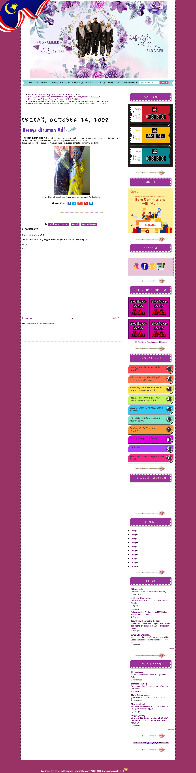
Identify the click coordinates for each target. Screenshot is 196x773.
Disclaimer (105, 771)
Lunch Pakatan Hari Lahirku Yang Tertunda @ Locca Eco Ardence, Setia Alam (61, 104)
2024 (132, 538)
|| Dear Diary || (138, 672)
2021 (132, 550)
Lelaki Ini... (136, 447)
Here (53, 771)
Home (72, 318)
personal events (89, 224)
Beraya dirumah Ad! (43, 129)
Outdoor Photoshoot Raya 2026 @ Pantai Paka (48, 94)
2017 (132, 566)
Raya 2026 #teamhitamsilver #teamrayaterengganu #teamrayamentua (59, 97)
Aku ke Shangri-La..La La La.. (145, 438)
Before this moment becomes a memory (148, 592)
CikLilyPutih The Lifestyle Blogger (145, 621)
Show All (171, 649)
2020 (132, 554)
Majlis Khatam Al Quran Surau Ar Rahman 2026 (48, 99)
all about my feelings (58, 224)
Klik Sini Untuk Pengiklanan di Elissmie (151, 342)
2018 (132, 562)
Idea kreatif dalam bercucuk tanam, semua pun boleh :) (145, 399)
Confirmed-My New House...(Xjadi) (145, 429)
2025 (132, 535)
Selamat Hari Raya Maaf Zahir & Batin (146, 409)
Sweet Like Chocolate (140, 635)
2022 (132, 546)
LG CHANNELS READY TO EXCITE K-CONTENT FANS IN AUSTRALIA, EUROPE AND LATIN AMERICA (150, 720)
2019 (132, 558)
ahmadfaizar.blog (139, 684)
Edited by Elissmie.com (64, 771)
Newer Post (27, 318)
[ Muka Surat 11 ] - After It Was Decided (148, 698)
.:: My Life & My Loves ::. (141, 598)
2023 (132, 542)
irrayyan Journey (138, 715)
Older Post (117, 318)
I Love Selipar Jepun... (140, 695)
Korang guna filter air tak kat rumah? (145, 369)
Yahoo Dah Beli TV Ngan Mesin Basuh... (147, 458)
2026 (132, 531)
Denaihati (135, 609)
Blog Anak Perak (138, 704)
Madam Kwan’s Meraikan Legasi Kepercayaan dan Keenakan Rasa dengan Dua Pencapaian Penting (150, 625)
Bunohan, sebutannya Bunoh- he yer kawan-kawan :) (146, 389)
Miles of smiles (137, 589)
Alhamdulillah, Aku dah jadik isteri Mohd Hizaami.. (146, 379)
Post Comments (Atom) (44, 324)
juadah (75, 224)
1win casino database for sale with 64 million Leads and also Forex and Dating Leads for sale (150, 639)
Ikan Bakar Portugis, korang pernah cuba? (145, 419)
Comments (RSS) (117, 771)
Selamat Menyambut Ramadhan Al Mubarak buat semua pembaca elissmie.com (63, 101)
